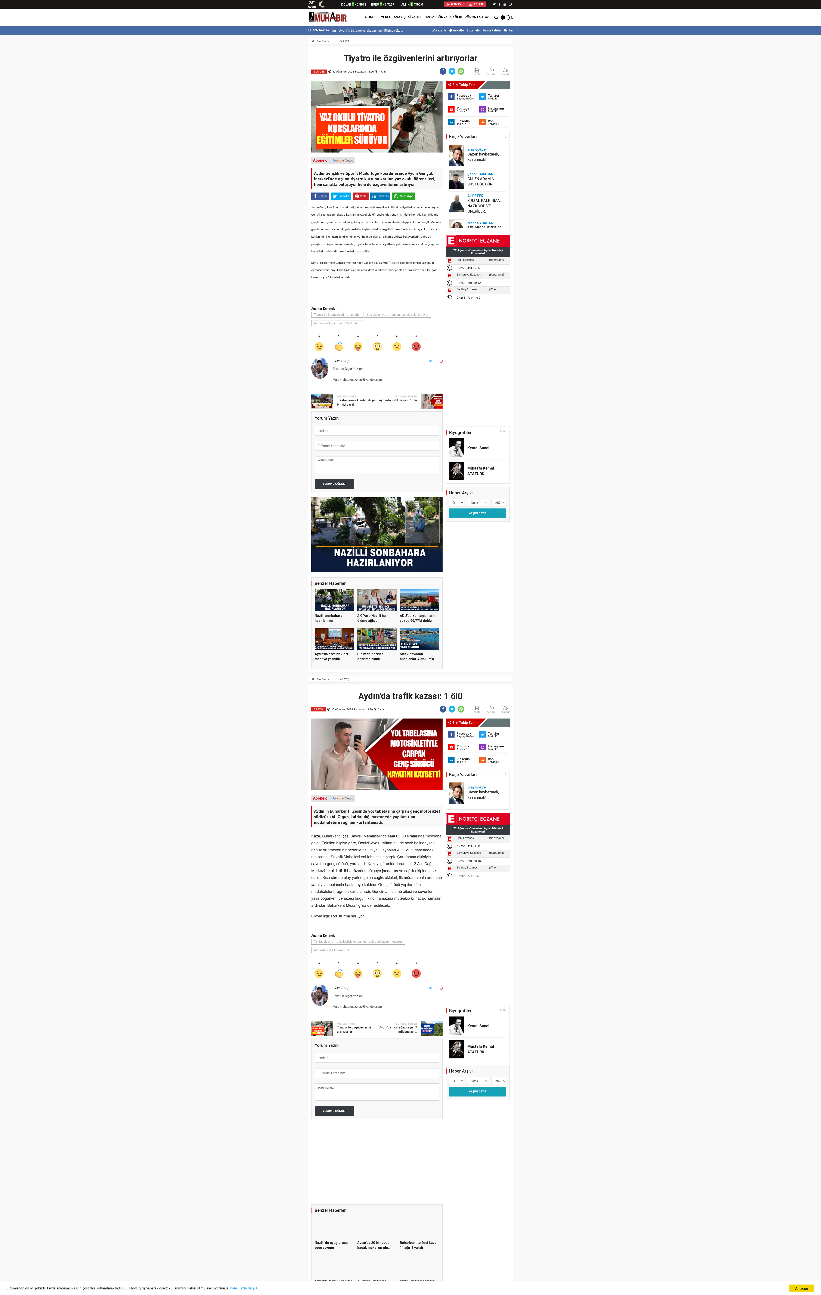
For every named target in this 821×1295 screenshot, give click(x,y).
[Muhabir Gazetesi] (328, 17)
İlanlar (508, 30)
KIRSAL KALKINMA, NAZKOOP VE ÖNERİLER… (484, 205)
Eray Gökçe (476, 149)
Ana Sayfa (322, 41)
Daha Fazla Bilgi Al (244, 1288)
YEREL (386, 17)
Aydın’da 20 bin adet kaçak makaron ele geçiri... (373, 1247)
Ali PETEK (475, 196)
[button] (505, 136)
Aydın (382, 71)
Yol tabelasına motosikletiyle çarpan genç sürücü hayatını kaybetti (358, 941)
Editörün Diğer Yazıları (348, 368)
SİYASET (415, 17)
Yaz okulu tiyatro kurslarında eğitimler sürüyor (397, 314)
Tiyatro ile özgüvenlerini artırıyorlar (337, 314)
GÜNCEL (371, 17)
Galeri (478, 4)
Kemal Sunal (478, 448)
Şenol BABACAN (480, 174)
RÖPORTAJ (474, 17)
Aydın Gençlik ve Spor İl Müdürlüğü (337, 323)
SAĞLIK (456, 17)
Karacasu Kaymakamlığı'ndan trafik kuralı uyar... (368, 30)
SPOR (429, 17)
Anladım (801, 1288)
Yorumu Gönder (334, 483)
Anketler (458, 30)
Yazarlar (441, 30)
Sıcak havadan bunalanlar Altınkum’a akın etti (417, 659)
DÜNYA (442, 17)
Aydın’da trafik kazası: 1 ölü (332, 950)
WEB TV (455, 4)
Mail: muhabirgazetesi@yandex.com (357, 379)
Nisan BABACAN (480, 223)
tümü (503, 431)
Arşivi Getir (477, 513)
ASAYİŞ (400, 17)
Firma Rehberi (492, 30)
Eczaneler (474, 30)
